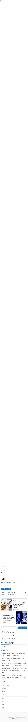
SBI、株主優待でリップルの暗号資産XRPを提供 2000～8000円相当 (14, 659)
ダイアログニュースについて (9, 635)
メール (2, 566)
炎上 (3, 701)
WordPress (10, 717)
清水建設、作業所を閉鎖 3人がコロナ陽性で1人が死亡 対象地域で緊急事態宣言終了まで (14, 654)
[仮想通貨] (6, 601)
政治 (3, 698)
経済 (3, 708)
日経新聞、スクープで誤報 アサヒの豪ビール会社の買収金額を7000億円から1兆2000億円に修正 (14, 676)
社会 (3, 704)
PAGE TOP (25, 699)
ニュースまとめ (5, 685)
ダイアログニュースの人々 (8, 638)
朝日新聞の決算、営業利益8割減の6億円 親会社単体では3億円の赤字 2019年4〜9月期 (14, 664)
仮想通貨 (4, 691)
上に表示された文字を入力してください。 (11, 582)
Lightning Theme (18, 717)
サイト (2, 572)
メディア (4, 688)
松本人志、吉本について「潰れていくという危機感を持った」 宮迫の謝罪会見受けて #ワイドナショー (14, 670)
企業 (3, 695)
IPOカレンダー (6, 646)
